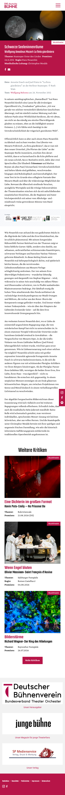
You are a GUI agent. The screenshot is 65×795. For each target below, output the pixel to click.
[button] (5, 69)
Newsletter (15, 781)
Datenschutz (46, 781)
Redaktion (5, 781)
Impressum (35, 781)
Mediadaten (25, 781)
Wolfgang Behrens (20, 92)
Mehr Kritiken (32, 660)
